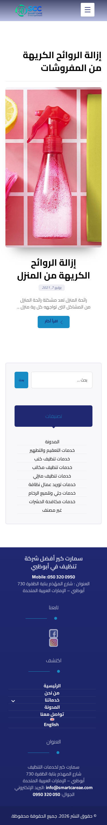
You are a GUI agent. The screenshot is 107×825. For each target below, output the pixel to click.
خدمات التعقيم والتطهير (52, 450)
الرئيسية (52, 685)
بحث (21, 380)
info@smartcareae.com (69, 787)
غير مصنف (52, 510)
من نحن (52, 692)
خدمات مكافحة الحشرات (52, 501)
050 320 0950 (46, 794)
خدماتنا (52, 700)
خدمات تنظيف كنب (52, 458)
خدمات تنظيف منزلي (52, 475)
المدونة (52, 441)
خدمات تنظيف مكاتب (52, 467)
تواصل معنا (52, 714)
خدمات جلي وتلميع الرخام (52, 493)
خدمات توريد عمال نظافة (52, 484)
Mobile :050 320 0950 (53, 576)
